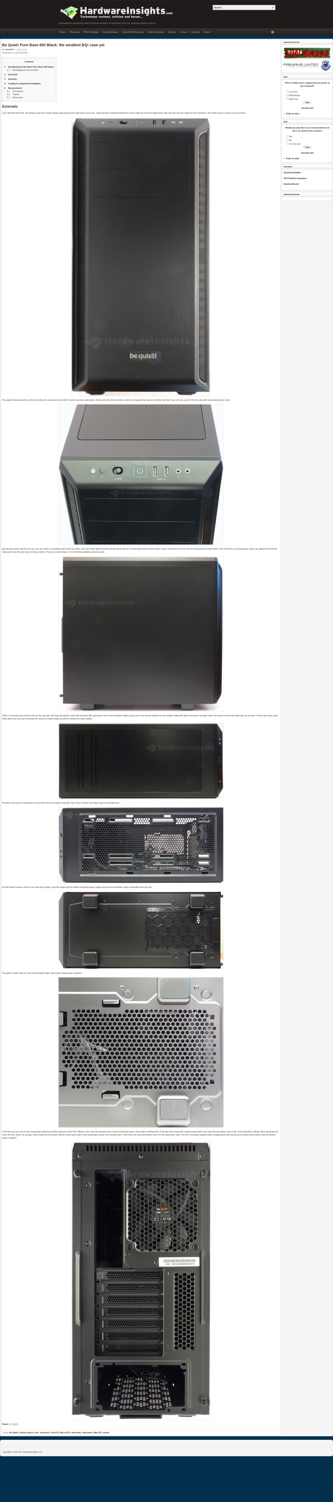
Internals (10, 79)
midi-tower (87, 1432)
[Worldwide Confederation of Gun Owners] (307, 70)
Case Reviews (110, 32)
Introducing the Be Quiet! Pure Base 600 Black (29, 67)
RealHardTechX (291, 184)
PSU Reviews (91, 32)
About (207, 32)
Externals (11, 74)
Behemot (10, 50)
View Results (307, 108)
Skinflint (297, 172)
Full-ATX (55, 1432)
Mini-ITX (97, 1432)
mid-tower (76, 1432)
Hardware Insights (116, 12)
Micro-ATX (65, 1432)
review (106, 1432)
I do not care (295, 144)
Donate (195, 32)
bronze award (26, 1432)
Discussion (15, 97)
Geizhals (288, 172)
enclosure (45, 1432)
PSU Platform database (295, 178)
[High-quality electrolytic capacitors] (307, 59)
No (290, 140)
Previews (74, 32)
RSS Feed (272, 32)
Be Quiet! (14, 1432)
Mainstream (294, 95)
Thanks (13, 94)
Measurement (13, 88)
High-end (293, 99)
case (36, 1432)
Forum (183, 32)
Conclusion (15, 91)
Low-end (293, 92)
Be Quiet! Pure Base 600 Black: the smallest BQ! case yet (53, 45)
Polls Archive (292, 113)
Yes (290, 136)
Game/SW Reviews (132, 32)
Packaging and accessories (23, 70)
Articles (172, 32)
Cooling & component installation (22, 83)
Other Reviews (156, 32)
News (62, 32)
